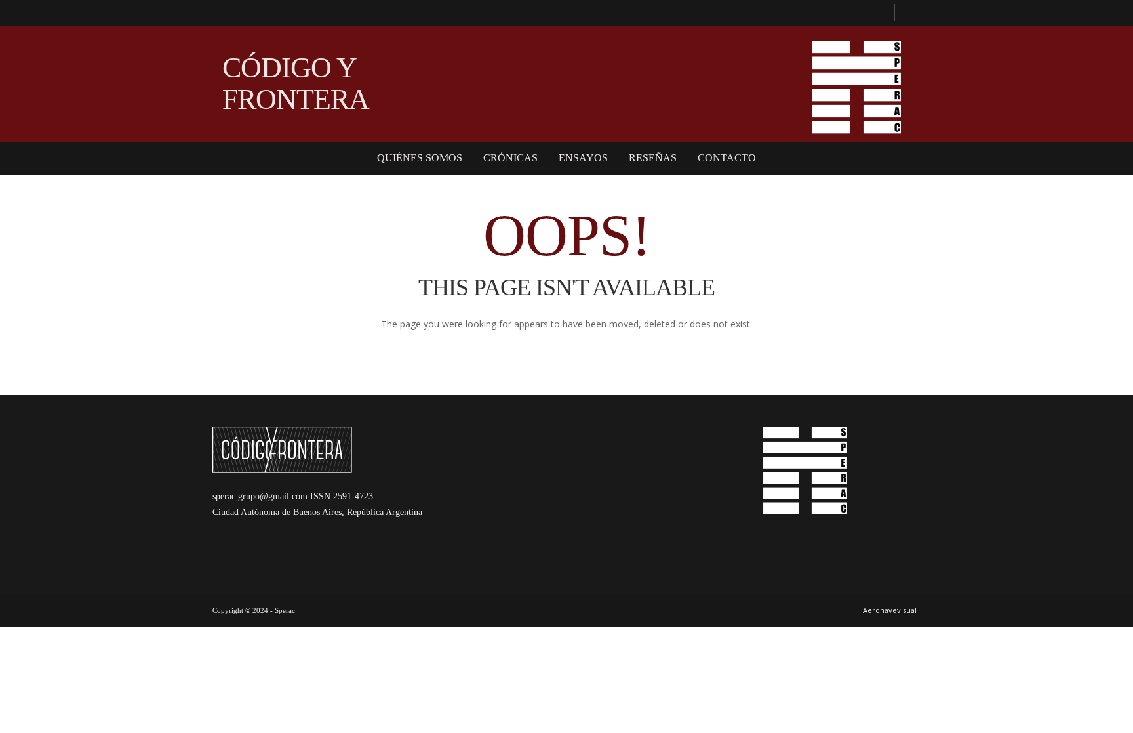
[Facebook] (878, 13)
